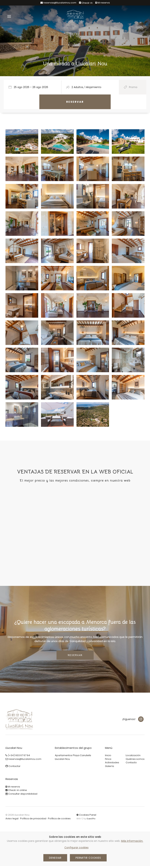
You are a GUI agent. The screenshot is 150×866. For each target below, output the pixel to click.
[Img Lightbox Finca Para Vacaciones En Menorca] (21, 251)
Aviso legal (11, 818)
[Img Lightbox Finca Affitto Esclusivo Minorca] (128, 278)
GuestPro (91, 818)
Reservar (75, 655)
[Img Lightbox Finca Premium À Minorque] (92, 141)
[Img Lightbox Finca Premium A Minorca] (128, 141)
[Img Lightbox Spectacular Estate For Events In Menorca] (57, 196)
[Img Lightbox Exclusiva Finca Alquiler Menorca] (21, 278)
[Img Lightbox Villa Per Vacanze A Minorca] (128, 251)
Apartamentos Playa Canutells (73, 755)
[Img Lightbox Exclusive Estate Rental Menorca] (57, 278)
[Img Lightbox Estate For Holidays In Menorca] (57, 251)
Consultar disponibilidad (22, 794)
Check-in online (17, 790)
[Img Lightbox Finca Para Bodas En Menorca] (21, 223)
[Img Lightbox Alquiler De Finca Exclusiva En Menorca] (21, 169)
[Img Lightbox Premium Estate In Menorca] (57, 141)
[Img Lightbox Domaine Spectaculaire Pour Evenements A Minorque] (92, 196)
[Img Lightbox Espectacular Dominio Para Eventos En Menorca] (128, 360)
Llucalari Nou (62, 759)
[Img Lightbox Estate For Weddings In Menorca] (57, 223)
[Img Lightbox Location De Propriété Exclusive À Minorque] (92, 169)
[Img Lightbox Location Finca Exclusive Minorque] (92, 278)
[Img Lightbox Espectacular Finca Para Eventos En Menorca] (21, 196)
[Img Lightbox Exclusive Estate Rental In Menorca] (57, 169)
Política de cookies (59, 818)
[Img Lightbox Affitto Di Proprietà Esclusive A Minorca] (128, 169)
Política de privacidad (33, 818)
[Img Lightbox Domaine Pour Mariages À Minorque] (92, 223)
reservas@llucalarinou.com (59, 2)
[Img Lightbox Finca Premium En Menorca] (21, 141)
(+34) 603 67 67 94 (18, 755)
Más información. (132, 841)
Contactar (14, 766)
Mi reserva (13, 786)
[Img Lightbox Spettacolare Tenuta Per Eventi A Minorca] (128, 196)
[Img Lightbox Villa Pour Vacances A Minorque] (92, 251)
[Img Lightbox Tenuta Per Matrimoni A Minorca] (128, 223)
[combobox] (33, 87)
